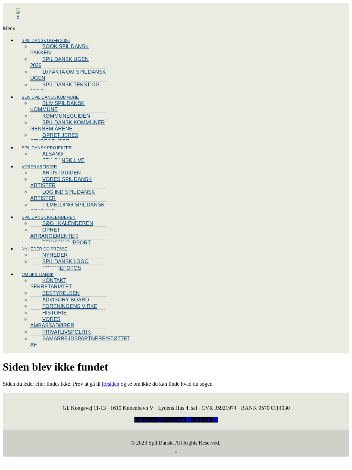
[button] (103, 28)
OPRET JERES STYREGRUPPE (54, 138)
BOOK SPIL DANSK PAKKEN (59, 49)
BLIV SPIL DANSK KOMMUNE (57, 106)
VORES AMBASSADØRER (52, 322)
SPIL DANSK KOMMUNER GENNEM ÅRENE (67, 125)
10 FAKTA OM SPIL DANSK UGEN (68, 75)
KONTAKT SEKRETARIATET (51, 283)
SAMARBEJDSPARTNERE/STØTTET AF (80, 341)
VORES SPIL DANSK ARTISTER (61, 182)
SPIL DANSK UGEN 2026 (59, 62)
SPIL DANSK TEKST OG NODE (65, 88)
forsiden (110, 384)
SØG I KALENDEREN (67, 223)
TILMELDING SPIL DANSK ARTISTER (67, 208)
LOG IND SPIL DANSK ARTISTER (62, 195)
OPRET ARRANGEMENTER (54, 233)
